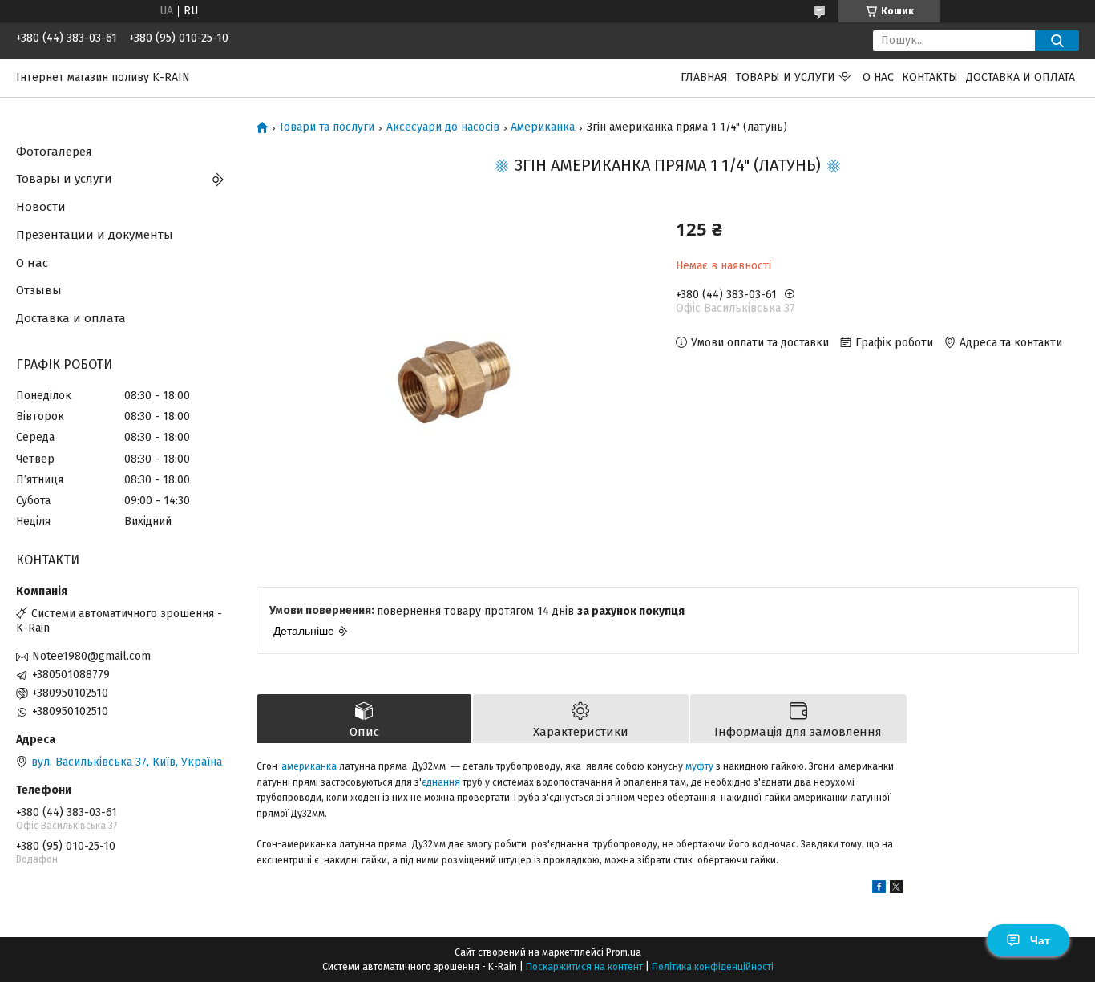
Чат (1040, 940)
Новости (41, 207)
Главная (704, 77)
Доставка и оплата (1020, 77)
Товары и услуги (785, 77)
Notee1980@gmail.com (91, 656)
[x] (896, 889)
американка (309, 766)
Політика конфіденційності (713, 966)
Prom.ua (623, 952)
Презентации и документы (94, 235)
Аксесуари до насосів (442, 127)
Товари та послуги (326, 127)
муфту (699, 766)
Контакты (930, 77)
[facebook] (879, 889)
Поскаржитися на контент (584, 966)
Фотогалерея (54, 151)
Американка (543, 127)
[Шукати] (1057, 40)
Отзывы (39, 290)
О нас (878, 77)
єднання (441, 782)
